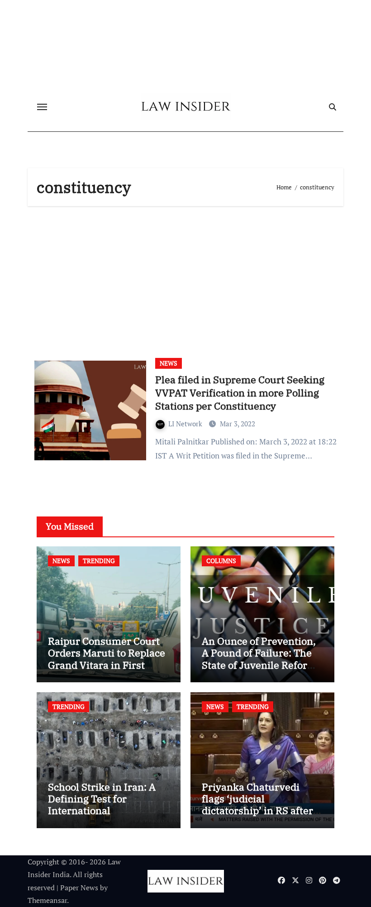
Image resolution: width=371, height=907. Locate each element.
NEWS (168, 363)
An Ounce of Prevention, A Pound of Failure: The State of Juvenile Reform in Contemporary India (259, 658)
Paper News (79, 888)
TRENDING (99, 560)
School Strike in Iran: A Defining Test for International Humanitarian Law (102, 804)
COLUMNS (221, 560)
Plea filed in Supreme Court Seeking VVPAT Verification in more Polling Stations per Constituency (239, 392)
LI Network (186, 423)
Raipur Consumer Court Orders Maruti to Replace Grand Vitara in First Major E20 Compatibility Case (106, 664)
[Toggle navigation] (42, 107)
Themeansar (47, 900)
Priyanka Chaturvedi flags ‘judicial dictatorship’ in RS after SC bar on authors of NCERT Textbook (257, 810)
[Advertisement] (187, 278)
